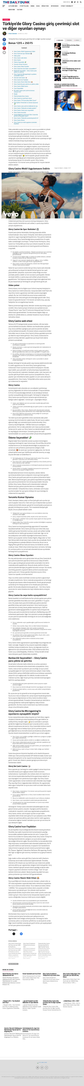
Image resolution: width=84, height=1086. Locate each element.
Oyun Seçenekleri (18, 88)
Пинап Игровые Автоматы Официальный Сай (10, 974)
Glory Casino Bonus (19, 120)
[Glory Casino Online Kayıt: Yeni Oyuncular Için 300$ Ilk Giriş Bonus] (15, 951)
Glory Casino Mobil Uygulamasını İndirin (24, 51)
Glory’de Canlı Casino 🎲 (20, 78)
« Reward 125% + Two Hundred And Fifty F (11, 1001)
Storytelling (24, 6)
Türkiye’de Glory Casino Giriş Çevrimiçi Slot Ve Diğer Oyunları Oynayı (52, 1002)
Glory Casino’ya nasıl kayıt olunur (23, 98)
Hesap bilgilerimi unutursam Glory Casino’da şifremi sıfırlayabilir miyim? (26, 115)
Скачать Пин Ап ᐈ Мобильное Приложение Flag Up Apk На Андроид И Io (13, 1029)
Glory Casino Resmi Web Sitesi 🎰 (23, 82)
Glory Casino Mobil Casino (21, 86)
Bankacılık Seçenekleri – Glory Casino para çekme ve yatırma (25, 71)
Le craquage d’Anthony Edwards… (68, 54)
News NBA (11, 10)
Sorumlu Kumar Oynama (20, 64)
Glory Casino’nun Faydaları (21, 80)
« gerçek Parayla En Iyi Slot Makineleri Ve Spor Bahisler (30, 1001)
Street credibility (67, 6)
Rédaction (45, 6)
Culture (19, 10)
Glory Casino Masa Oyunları (21, 66)
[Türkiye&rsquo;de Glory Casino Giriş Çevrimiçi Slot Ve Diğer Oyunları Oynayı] (45, 951)
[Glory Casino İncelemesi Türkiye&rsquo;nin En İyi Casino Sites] (30, 951)
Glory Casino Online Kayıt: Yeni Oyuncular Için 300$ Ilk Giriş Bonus (71, 975)
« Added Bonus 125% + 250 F (71, 1001)
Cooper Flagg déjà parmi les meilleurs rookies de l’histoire (71, 77)
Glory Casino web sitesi (20, 58)
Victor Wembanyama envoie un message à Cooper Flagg (71, 69)
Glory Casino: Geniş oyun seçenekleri (24, 110)
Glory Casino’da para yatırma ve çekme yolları (26, 84)
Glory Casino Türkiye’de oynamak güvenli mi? (26, 118)
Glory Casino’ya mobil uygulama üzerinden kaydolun (25, 123)
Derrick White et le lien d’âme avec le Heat (70, 46)
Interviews (54, 6)
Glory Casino (17, 60)
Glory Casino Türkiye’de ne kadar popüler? (25, 108)
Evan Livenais (13, 33)
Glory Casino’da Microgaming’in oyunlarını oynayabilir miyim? (25, 74)
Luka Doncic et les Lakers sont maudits (71, 61)
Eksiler (15, 94)
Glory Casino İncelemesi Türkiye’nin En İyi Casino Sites (51, 974)
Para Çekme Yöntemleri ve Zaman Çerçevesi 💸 (26, 103)
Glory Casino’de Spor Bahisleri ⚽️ (23, 54)
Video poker (17, 56)
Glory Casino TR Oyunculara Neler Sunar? (25, 100)
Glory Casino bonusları (20, 112)
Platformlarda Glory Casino (21, 96)
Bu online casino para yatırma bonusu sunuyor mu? (24, 91)
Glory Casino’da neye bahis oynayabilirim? (25, 69)
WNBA (32, 6)
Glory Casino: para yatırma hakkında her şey (26, 106)
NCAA (38, 6)
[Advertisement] (67, 126)
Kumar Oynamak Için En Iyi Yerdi (32, 974)
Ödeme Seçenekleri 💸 (20, 62)
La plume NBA (12, 6)
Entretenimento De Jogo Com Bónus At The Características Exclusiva (31, 1029)
